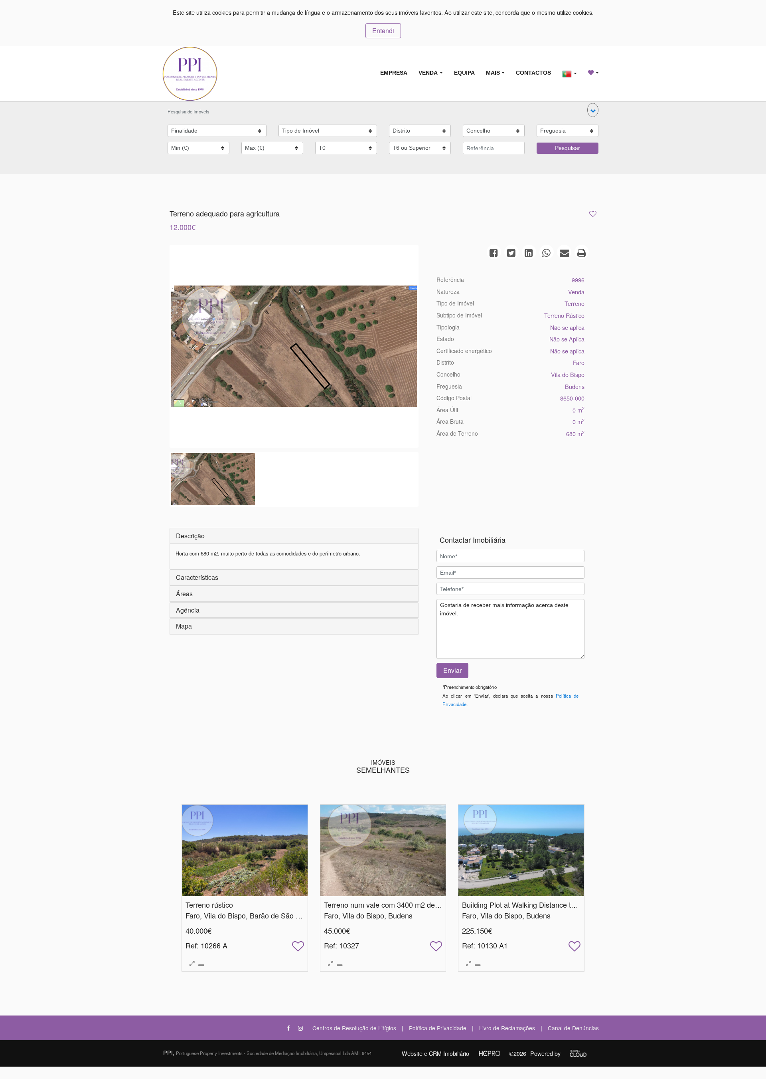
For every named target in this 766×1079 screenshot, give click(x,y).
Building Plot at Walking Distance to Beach (529, 904)
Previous (159, 348)
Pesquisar (567, 148)
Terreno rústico (209, 904)
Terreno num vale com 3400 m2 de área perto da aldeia (412, 904)
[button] (592, 110)
